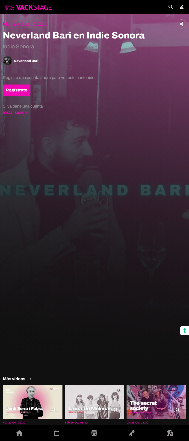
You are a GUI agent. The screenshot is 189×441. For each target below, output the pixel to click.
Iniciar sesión (15, 112)
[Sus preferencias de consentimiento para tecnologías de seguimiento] (184, 330)
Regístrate (16, 90)
